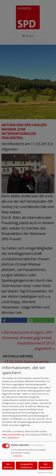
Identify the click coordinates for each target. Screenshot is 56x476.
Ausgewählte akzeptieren (26, 466)
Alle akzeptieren (46, 466)
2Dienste (16, 455)
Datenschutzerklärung (13, 434)
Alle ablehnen (8, 466)
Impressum (13, 437)
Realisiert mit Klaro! (45, 472)
